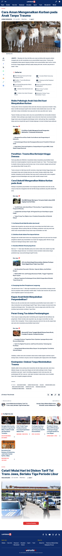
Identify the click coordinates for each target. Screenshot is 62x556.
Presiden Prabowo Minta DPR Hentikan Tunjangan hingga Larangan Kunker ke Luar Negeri (53, 429)
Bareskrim (19, 434)
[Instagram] (53, 534)
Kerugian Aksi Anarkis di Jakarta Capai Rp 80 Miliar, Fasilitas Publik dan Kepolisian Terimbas (8, 429)
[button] (3, 2)
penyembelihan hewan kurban (18, 388)
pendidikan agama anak (41, 386)
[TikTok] (56, 534)
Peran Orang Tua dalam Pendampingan (41, 89)
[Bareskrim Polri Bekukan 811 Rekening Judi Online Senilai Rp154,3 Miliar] (8, 444)
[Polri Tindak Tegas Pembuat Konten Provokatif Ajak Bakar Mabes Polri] (23, 420)
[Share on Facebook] (3, 64)
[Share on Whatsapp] (3, 71)
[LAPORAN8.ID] (31, 2)
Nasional (3, 8)
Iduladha (42, 384)
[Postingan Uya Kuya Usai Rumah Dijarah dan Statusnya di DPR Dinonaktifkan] (38, 420)
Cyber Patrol (25, 434)
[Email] (3, 78)
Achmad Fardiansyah (7, 19)
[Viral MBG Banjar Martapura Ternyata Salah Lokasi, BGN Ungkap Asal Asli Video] (16, 201)
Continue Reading (31, 523)
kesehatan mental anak (50, 384)
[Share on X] (3, 67)
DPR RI (33, 434)
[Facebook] (43, 534)
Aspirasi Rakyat (50, 435)
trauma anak (28, 388)
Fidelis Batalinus (6, 477)
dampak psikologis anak (33, 384)
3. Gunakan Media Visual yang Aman (44, 76)
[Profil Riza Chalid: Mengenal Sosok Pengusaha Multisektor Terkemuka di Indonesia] (16, 131)
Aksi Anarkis (4, 437)
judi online (4, 460)
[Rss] (59, 534)
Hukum (4, 422)
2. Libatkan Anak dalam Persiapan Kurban (23, 93)
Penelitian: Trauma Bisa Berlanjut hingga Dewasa (21, 81)
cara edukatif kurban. (21, 384)
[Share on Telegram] (3, 74)
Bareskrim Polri (5, 458)
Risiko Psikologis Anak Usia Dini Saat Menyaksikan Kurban (22, 76)
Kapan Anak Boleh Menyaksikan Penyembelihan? (43, 85)
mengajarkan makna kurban (18, 386)
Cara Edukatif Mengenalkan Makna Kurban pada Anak (22, 85)
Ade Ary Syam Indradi (6, 435)
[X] (46, 534)
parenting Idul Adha (30, 386)
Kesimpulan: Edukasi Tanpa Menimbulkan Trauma (42, 94)
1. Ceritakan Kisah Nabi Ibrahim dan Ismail (23, 89)
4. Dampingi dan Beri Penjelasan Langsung (45, 81)
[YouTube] (49, 534)
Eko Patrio (37, 434)
